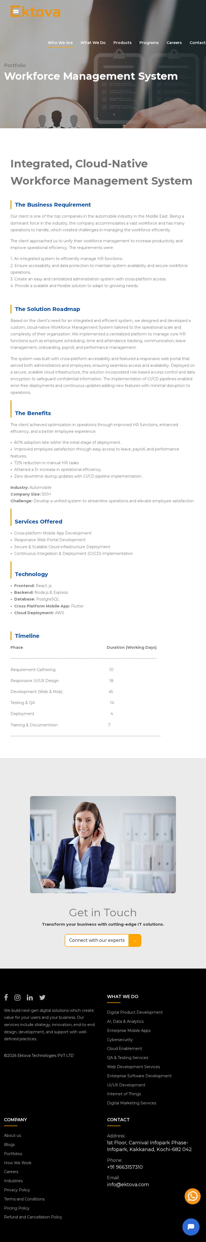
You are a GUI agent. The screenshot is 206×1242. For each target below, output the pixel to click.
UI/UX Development (126, 1085)
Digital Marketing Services (131, 1103)
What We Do (93, 42)
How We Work (17, 1162)
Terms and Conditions (24, 1199)
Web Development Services (133, 1066)
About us (12, 1135)
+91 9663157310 (125, 1167)
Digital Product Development (135, 1012)
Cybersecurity (120, 1039)
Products (122, 42)
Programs (149, 42)
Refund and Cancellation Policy (33, 1217)
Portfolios (13, 1153)
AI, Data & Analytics (125, 1021)
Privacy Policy (17, 1190)
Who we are (60, 42)
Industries (13, 1180)
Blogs (9, 1144)
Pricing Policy (17, 1208)
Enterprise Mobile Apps (128, 1030)
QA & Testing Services (127, 1057)
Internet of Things (124, 1093)
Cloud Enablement (124, 1048)
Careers (174, 42)
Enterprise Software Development (139, 1076)
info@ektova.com (128, 1185)
